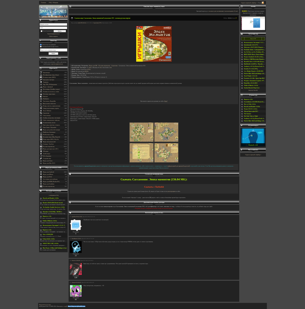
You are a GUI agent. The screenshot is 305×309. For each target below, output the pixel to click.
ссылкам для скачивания (216, 11)
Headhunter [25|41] (76, 238)
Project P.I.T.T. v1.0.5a (250, 109)
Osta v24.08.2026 (48, 234)
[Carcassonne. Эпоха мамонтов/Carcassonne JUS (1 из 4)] (141, 141)
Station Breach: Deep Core (251, 87)
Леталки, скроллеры (49, 94)
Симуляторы (47, 115)
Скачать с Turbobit (154, 187)
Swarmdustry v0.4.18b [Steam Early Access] (256, 101)
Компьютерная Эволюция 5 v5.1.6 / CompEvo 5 (57, 225)
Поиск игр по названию (49, 44)
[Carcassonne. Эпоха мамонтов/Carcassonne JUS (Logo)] (154, 61)
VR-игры (45, 151)
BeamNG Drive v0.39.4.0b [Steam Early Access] (258, 61)
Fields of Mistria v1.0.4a (50, 220)
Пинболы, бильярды (49, 132)
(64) (90, 67)
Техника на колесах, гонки (51, 91)
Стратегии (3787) (97, 22)
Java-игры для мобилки (50, 179)
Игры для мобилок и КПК (53, 167)
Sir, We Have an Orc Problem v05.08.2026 (256, 52)
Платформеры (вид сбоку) (51, 75)
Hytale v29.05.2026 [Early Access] (53, 202)
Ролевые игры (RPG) (49, 77)
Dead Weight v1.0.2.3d (250, 76)
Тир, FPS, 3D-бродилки (50, 84)
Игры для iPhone (48, 174)
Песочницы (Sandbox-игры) (51, 89)
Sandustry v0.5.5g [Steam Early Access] (255, 66)
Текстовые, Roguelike (49, 101)
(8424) (86, 71)
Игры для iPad (47, 176)
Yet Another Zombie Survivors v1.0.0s (54, 207)
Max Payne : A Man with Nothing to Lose (55, 248)
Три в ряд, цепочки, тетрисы (51, 125)
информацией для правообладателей (179, 166)
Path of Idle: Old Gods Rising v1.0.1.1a (255, 73)
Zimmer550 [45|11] (76, 282)
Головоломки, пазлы (49, 122)
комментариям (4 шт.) (231, 11)
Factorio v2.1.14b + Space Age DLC (254, 78)
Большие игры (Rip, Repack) (51, 137)
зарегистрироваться (57, 64)
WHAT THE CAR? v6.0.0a (50, 243)
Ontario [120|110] (76, 260)
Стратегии (46, 113)
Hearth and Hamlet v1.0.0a (51, 198)
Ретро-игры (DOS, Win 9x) (51, 139)
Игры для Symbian (48, 184)
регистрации (171, 191)
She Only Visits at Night (251, 116)
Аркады (45, 96)
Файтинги (46, 98)
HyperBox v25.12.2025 (250, 83)
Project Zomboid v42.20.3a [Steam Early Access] (258, 56)
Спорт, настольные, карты (51, 108)
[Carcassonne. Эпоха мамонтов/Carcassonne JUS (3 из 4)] (141, 162)
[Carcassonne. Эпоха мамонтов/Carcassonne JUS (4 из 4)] (166, 162)
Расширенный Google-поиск (50, 46)
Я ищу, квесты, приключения (51, 106)
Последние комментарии (53, 191)
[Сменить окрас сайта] (263, 2)
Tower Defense (47, 110)
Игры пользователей (49, 141)
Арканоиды (46, 72)
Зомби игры (46, 153)
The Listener (247, 113)
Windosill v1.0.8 (253, 145)
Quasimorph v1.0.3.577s (251, 45)
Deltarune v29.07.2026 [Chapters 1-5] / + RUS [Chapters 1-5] (262, 47)
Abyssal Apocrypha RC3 (251, 111)
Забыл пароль (53, 36)
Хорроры (45, 82)
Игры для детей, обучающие (51, 129)
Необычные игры (48, 134)
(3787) (89, 69)
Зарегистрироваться (53, 33)
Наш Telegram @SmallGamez (76, 306)
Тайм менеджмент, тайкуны (51, 120)
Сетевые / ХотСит (48, 144)
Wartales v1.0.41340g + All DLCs (52, 211)
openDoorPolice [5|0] (77, 216)
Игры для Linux (48, 160)
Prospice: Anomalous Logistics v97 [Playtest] (257, 80)
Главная (43, 2)
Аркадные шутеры (48, 79)
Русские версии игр (48, 146)
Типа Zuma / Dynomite (49, 127)
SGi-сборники (47, 156)
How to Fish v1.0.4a (250, 104)
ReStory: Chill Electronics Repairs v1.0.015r (257, 59)
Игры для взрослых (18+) (50, 149)
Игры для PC (53, 68)
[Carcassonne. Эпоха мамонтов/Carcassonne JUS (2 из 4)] (166, 141)
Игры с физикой (48, 87)
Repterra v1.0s (47, 216)
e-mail (65, 306)
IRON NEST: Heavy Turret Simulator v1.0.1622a (258, 54)
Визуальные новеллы (49, 103)
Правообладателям (45, 304)
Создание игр (47, 158)
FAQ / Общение (53, 2)
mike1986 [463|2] (82, 22)
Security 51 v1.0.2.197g (251, 68)
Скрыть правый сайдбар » (249, 2)
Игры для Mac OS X (49, 163)
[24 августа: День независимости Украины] (53, 11)
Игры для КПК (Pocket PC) (51, 181)
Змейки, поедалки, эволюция (51, 118)
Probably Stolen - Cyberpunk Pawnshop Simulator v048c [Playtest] (263, 49)
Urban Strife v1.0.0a (49, 239)
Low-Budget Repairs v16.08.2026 (253, 71)
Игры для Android (48, 172)
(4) (101, 67)
